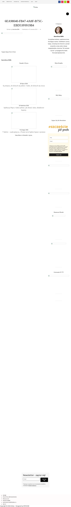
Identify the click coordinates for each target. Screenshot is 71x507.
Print (14, 52)
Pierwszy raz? (9, 1)
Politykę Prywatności (32, 485)
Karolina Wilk (15, 29)
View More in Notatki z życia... (24, 135)
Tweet (3, 52)
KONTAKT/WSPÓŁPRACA (9, 502)
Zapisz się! (58, 154)
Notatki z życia (23, 63)
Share (7, 52)
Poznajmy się (16, 1)
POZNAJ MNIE (6, 500)
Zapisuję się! (44, 479)
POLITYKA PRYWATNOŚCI (10, 497)
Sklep (36, 1)
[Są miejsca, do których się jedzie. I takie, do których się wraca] (23, 74)
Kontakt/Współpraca (25, 1)
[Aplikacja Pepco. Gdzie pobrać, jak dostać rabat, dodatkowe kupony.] (23, 96)
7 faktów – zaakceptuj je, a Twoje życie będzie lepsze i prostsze (23, 132)
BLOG (32, 1)
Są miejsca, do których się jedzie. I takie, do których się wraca (24, 86)
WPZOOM (26, 506)
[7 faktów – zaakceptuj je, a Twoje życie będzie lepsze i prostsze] (23, 120)
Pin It (10, 52)
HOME (3, 1)
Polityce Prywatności (59, 151)
